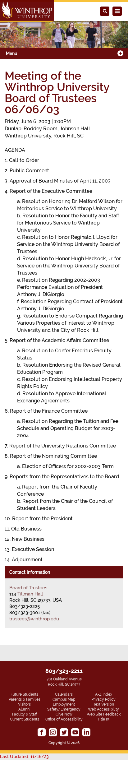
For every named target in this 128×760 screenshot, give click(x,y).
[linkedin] (86, 732)
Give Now (64, 714)
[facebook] (42, 732)
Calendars (64, 694)
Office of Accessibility (64, 719)
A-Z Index (103, 694)
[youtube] (75, 732)
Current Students (24, 719)
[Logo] (27, 11)
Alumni (24, 709)
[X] (64, 732)
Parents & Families (24, 699)
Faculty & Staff (24, 714)
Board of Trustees (28, 588)
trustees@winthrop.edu (34, 619)
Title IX (103, 719)
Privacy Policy (103, 699)
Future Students (24, 694)
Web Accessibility (103, 709)
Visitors (24, 704)
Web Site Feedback (104, 714)
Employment (64, 704)
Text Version (103, 704)
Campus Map (64, 699)
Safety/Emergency (63, 709)
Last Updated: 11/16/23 (24, 756)
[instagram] (53, 732)
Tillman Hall (30, 594)
